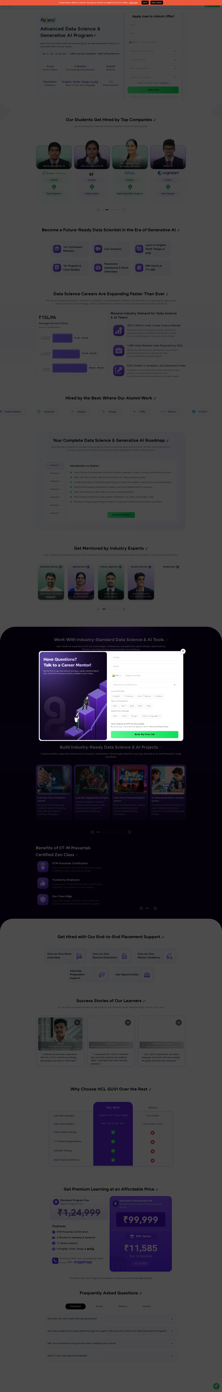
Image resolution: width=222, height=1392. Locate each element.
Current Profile (117, 691)
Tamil (115, 716)
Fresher (159, 696)
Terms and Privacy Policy (158, 727)
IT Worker (128, 696)
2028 (132, 706)
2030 (149, 706)
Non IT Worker (144, 696)
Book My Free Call (145, 734)
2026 (115, 706)
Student (116, 696)
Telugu (134, 716)
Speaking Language (120, 711)
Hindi (124, 716)
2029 (140, 706)
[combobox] (144, 685)
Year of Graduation (119, 701)
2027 (123, 706)
